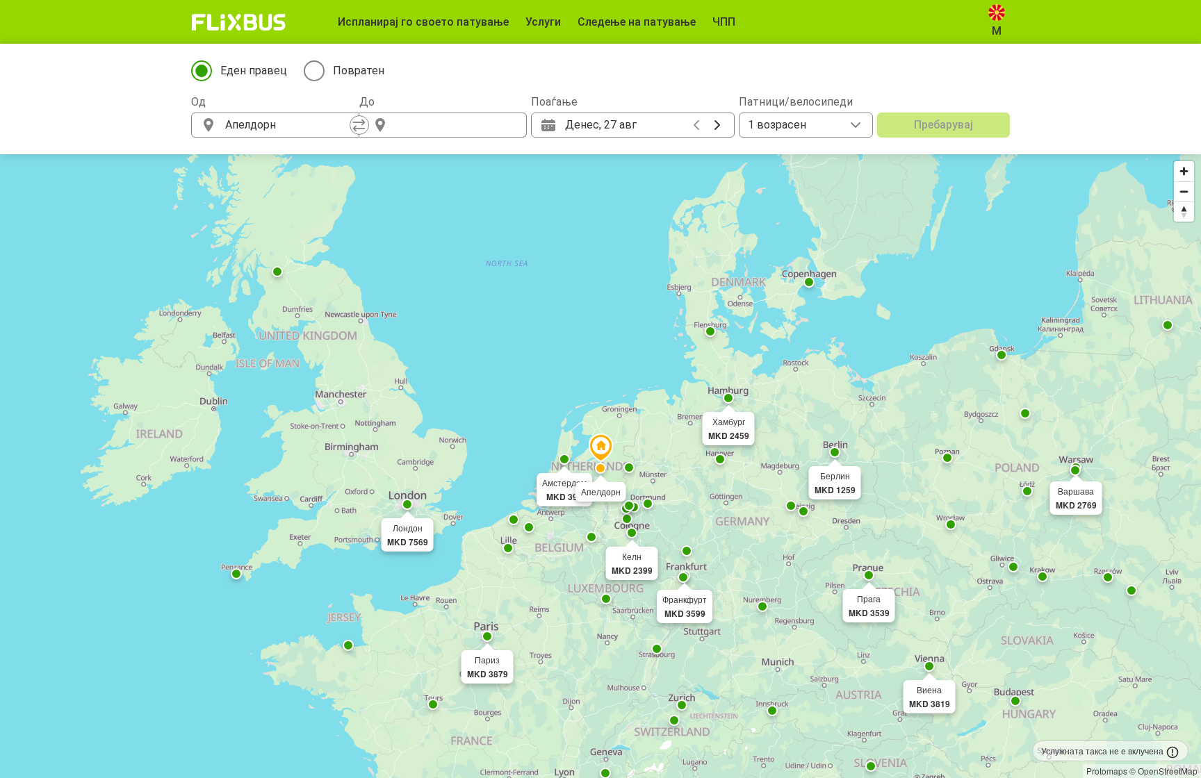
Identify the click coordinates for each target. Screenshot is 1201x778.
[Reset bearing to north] (1184, 211)
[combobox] (287, 125)
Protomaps (1106, 771)
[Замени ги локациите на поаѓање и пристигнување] (359, 125)
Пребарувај (943, 124)
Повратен (358, 70)
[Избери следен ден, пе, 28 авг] (717, 125)
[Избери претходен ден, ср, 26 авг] (696, 125)
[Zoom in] (1184, 171)
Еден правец (253, 70)
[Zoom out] (1184, 191)
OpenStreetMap (1168, 771)
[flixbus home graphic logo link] (239, 22)
